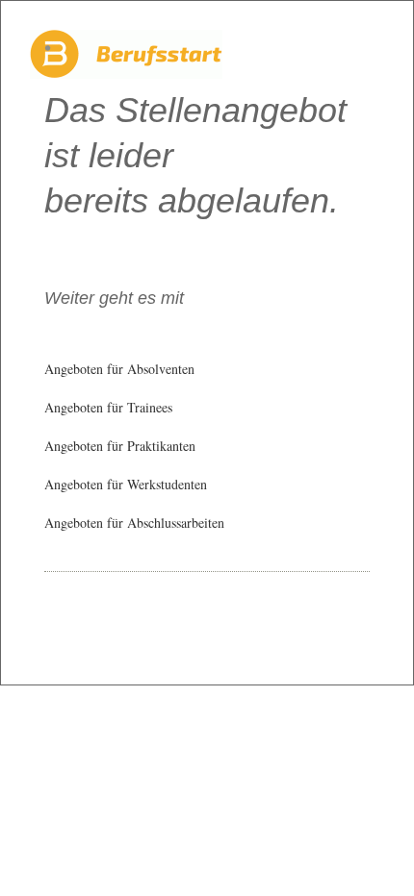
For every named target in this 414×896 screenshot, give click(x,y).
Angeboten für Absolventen (119, 369)
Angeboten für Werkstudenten (125, 484)
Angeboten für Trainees (108, 407)
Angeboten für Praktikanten (119, 445)
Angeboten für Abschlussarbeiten (134, 522)
